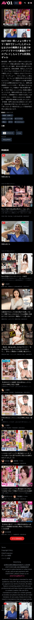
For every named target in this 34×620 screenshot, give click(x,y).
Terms (3, 547)
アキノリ (10, 463)
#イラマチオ (18, 118)
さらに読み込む (17, 539)
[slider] (17, 21)
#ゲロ (10, 122)
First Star (10, 216)
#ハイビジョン (19, 122)
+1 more (21, 461)
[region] (17, 17)
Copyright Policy (7, 550)
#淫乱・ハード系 (7, 118)
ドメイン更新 (5, 558)
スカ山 (19, 133)
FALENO (11, 392)
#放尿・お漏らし (7, 115)
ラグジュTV (13, 354)
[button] (4, 24)
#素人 (4, 122)
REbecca (10, 286)
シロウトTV (11, 319)
